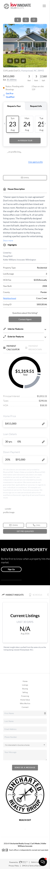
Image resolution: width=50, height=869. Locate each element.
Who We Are (25, 703)
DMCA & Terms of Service (31, 866)
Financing (25, 696)
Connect (25, 707)
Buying (25, 689)
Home (25, 681)
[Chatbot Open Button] (43, 862)
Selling (25, 692)
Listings (25, 685)
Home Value (25, 700)
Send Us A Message (25, 767)
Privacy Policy (14, 866)
